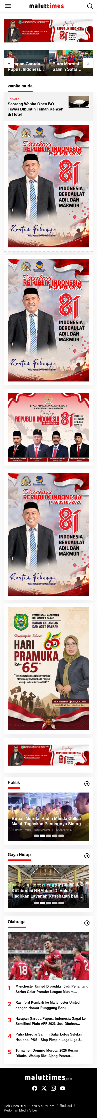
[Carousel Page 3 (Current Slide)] (48, 836)
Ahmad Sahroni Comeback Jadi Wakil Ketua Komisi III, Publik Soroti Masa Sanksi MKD (48, 821)
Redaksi (66, 1106)
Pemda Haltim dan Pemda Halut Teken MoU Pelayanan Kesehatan (45, 893)
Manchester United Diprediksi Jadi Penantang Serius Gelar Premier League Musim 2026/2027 (52, 989)
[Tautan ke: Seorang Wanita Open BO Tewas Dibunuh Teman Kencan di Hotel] (79, 102)
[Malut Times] (49, 6)
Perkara (13, 99)
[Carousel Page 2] (42, 836)
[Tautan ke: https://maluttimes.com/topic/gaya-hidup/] (87, 856)
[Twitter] (44, 1088)
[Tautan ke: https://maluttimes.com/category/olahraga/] (87, 923)
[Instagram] (53, 1088)
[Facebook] (34, 1088)
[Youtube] (62, 1088)
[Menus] (8, 6)
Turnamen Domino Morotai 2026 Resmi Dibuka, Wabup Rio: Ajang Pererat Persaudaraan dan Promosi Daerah (47, 1053)
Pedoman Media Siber (20, 1110)
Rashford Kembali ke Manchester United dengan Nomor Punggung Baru (48, 1005)
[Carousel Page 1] (36, 836)
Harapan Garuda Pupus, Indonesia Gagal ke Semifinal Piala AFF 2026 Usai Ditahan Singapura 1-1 (26, 67)
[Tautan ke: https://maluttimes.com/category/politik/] (87, 784)
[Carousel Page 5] (61, 836)
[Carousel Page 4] (54, 836)
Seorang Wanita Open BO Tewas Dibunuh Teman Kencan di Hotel (35, 109)
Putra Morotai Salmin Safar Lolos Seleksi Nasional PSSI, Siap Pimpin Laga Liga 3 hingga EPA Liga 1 (70, 67)
